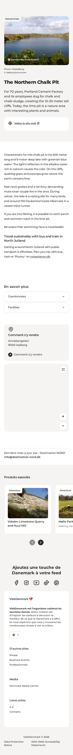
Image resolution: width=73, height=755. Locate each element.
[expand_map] (63, 369)
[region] (36, 398)
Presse (14, 655)
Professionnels (19, 664)
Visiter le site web (25, 123)
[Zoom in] (63, 416)
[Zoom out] (63, 426)
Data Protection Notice (14, 743)
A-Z (12, 707)
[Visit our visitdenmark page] (36, 583)
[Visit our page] (26, 583)
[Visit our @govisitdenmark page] (46, 583)
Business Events (19, 659)
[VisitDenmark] (21, 599)
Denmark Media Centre (24, 685)
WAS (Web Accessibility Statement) (45, 743)
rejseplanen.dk (40, 256)
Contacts (15, 711)
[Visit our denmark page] (16, 583)
